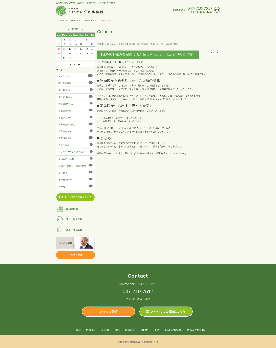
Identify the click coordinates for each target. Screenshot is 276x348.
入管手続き (63, 145)
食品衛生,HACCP (66, 159)
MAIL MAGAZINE (173, 330)
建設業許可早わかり (68, 83)
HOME (63, 20)
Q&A (117, 330)
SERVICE (90, 20)
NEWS (157, 330)
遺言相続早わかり (67, 124)
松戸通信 (62, 172)
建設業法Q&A (65, 97)
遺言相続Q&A (65, 131)
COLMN (144, 330)
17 (75, 49)
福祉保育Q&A (65, 117)
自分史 (61, 186)
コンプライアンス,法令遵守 (71, 152)
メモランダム (64, 76)
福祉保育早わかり (67, 104)
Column (111, 44)
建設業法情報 (64, 90)
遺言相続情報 (64, 138)
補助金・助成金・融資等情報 (72, 166)
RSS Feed (76, 64)
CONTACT (106, 20)
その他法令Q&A (66, 179)
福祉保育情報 (64, 110)
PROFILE (75, 20)
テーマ (59, 70)
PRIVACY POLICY (196, 330)
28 (59, 58)
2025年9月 (75, 29)
